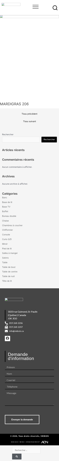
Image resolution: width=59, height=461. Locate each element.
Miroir (5, 244)
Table (4, 262)
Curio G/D (7, 239)
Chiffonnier (7, 230)
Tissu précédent (29, 114)
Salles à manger (10, 253)
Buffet (5, 211)
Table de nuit (8, 276)
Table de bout (8, 267)
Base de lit (7, 202)
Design (14, 442)
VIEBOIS (45, 436)
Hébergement (33, 442)
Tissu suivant (29, 121)
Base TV (6, 207)
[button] (35, 6)
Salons (5, 258)
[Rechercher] (16, 456)
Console (6, 234)
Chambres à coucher (12, 225)
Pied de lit (7, 248)
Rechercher (7, 134)
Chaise (5, 221)
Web (22, 442)
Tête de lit (7, 281)
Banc (4, 197)
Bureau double (9, 216)
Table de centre (9, 271)
